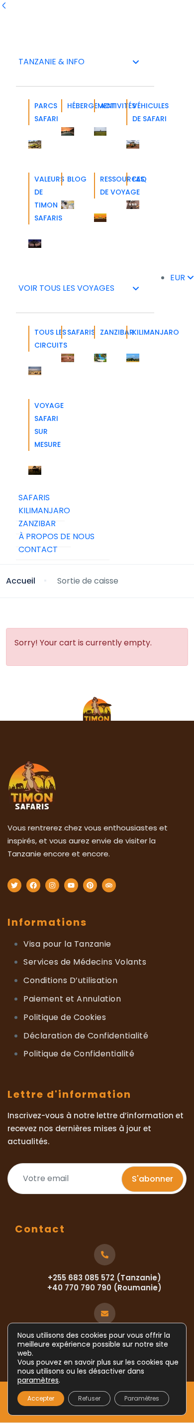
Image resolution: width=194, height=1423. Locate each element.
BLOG (70, 179)
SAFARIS (70, 332)
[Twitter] (14, 885)
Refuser (89, 1398)
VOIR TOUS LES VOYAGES (66, 288)
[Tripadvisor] (109, 885)
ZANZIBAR (103, 332)
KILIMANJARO (135, 332)
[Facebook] (33, 885)
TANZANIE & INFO (51, 61)
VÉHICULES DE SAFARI (135, 112)
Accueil (20, 581)
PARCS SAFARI (37, 112)
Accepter (40, 1398)
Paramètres (141, 1398)
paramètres (38, 1380)
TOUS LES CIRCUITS (37, 338)
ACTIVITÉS (103, 106)
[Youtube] (71, 885)
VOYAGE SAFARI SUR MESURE (37, 425)
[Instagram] (52, 885)
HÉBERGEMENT (70, 106)
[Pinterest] (90, 885)
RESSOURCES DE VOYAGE (103, 185)
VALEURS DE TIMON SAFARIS (37, 198)
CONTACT (38, 549)
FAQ (135, 179)
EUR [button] (178, 277)
